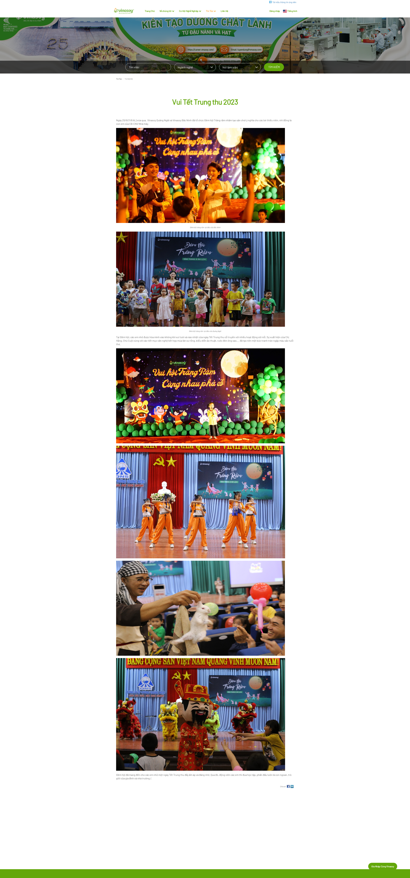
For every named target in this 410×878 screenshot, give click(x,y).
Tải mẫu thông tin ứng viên (284, 2)
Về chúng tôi (166, 11)
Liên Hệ (224, 11)
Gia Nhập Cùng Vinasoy (382, 866)
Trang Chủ (150, 11)
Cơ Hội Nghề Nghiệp (188, 11)
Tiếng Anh (292, 11)
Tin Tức (209, 11)
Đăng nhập (274, 11)
